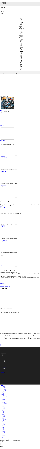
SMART (21, 65)
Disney (21, 52)
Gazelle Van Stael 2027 (4, 171)
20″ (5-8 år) (5, 389)
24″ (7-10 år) (22, 21)
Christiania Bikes (21, 51)
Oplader (22, 39)
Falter (21, 53)
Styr (2, 410)
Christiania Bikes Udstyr (21, 28)
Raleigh (21, 61)
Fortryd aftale (20, 447)
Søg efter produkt (3, 13)
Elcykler (1, 110)
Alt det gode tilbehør (2, 140)
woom (21, 68)
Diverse (22, 30)
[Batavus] (2, 300)
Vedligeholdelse (21, 42)
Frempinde (21, 40)
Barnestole (21, 27)
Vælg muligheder (3, 196)
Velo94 (2, 9)
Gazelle (21, 55)
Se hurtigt (16, 169)
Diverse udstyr (21, 36)
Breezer (21, 49)
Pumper (21, 33)
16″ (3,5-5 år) (22, 20)
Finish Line (3, 422)
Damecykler (21, 18)
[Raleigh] (2, 305)
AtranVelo (21, 45)
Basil (3, 414)
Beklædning (2, 393)
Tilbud (20, 69)
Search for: (1, 439)
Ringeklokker (3, 402)
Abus (21, 44)
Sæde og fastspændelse (22, 29)
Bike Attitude (21, 47)
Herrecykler (21, 17)
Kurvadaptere (22, 32)
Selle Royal (21, 64)
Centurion (21, 50)
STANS (21, 66)
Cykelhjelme (20, 26)
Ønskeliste (1, 345)
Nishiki (21, 59)
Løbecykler (22, 19)
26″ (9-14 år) (22, 22)
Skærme (21, 41)
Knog (21, 57)
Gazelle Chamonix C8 (4, 157)
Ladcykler (21, 24)
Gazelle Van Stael (3, 185)
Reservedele (20, 37)
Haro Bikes (21, 56)
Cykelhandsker (21, 25)
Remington (3, 431)
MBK (21, 58)
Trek (21, 67)
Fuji (21, 54)
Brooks (3, 418)
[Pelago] (2, 295)
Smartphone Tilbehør (21, 35)
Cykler (2, 385)
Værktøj (21, 43)
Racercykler (21, 23)
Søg (8, 439)
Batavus (21, 46)
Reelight (21, 62)
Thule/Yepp (3, 435)
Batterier (3, 406)
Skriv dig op (1, 446)
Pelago (21, 60)
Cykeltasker (21, 31)
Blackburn (21, 48)
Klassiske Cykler (2, 125)
